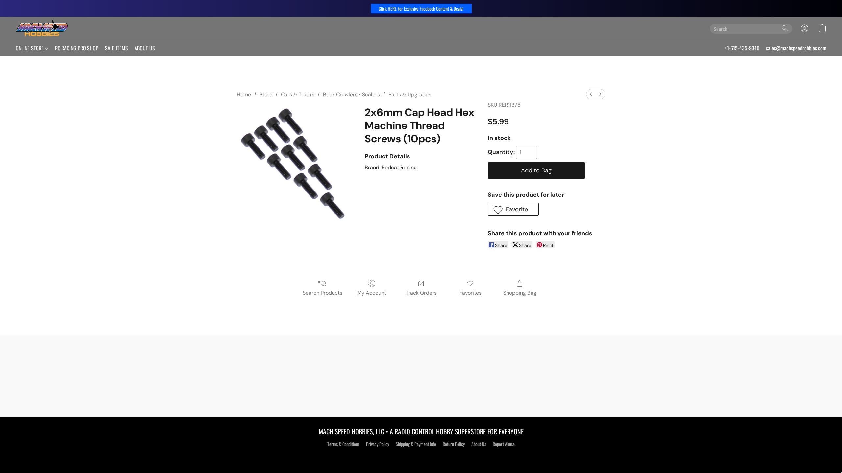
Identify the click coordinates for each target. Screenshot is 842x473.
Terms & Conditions (343, 444)
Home (244, 94)
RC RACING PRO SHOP (76, 48)
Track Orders (421, 292)
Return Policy (454, 444)
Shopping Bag (519, 292)
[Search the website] (785, 28)
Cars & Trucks (297, 94)
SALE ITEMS (116, 48)
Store (266, 94)
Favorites (470, 292)
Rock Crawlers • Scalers (351, 94)
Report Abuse (504, 444)
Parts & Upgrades (409, 94)
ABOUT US (145, 48)
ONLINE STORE (30, 48)
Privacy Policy (377, 444)
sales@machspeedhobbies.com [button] (796, 48)
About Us (478, 444)
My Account (371, 292)
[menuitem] (591, 94)
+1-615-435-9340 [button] (742, 48)
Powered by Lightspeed (421, 455)
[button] (421, 8)
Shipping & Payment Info (416, 444)
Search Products (322, 292)
